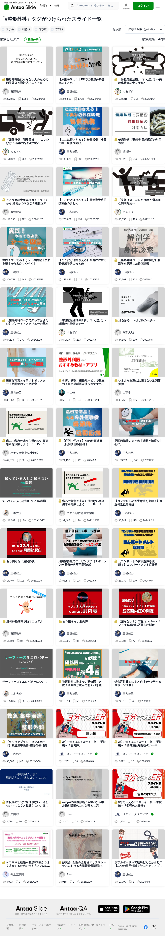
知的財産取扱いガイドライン (92, 927)
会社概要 (10, 927)
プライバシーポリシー (41, 927)
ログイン (143, 5)
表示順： (118, 29)
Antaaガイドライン (66, 927)
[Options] (158, 6)
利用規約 (22, 927)
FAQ (111, 925)
